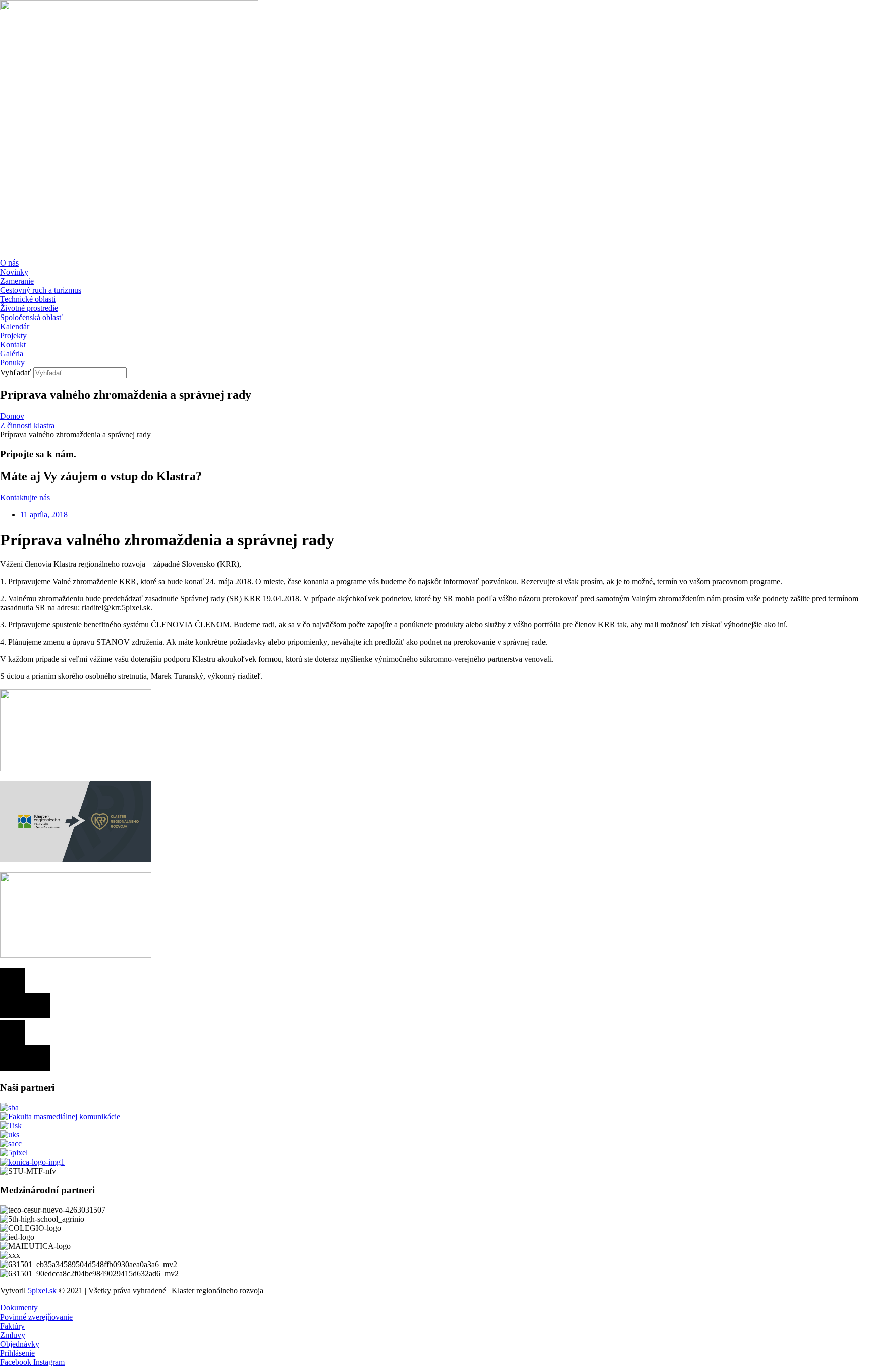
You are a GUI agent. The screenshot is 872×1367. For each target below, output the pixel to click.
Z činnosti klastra (27, 425)
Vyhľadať (15, 372)
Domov (12, 416)
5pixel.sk (42, 1290)
